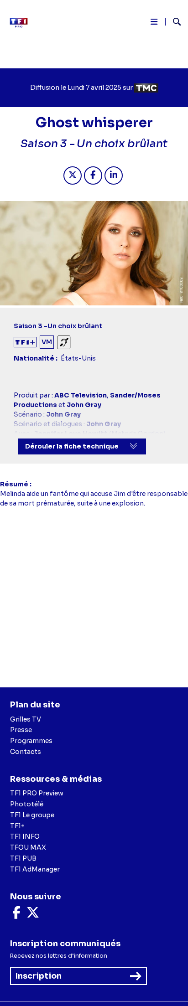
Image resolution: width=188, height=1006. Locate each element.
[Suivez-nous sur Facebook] (16, 915)
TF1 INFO (25, 836)
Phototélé (26, 804)
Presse (21, 730)
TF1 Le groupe (32, 815)
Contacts (25, 752)
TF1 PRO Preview (36, 793)
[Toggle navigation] (154, 23)
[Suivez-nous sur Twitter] (32, 915)
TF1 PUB (23, 858)
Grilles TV (25, 719)
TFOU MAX (28, 847)
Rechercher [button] (173, 22)
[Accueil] (21, 23)
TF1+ (17, 826)
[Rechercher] (173, 23)
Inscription (39, 976)
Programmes (31, 741)
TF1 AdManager (35, 869)
